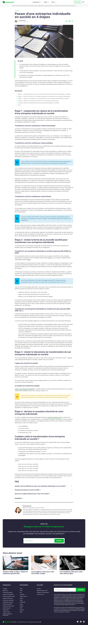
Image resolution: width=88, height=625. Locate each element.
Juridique (17, 10)
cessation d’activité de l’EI (55, 417)
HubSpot (22, 609)
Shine (21, 590)
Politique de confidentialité (43, 592)
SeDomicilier (22, 602)
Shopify (21, 606)
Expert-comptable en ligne (9, 596)
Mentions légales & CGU (42, 590)
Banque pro (5, 590)
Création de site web (7, 604)
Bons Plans (78, 2)
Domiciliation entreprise (8, 602)
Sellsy (21, 611)
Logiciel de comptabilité (8, 594)
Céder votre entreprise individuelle (24, 389)
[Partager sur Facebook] (72, 21)
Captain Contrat (23, 596)
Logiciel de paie (6, 611)
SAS (70, 146)
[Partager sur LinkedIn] (66, 21)
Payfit (21, 607)
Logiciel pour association (8, 600)
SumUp (21, 598)
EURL (28, 259)
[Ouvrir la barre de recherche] (83, 2)
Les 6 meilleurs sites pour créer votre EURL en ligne (42, 572)
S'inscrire (59, 540)
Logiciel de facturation (8, 598)
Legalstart (22, 594)
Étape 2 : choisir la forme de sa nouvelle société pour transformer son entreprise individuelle (44, 96)
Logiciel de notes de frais (8, 606)
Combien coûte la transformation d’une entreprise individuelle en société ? (39, 103)
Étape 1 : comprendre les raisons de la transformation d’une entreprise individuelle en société (44, 94)
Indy (21, 592)
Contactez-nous (40, 594)
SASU (49, 257)
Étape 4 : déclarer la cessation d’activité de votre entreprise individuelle (38, 100)
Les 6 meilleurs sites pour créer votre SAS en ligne (71, 572)
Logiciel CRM (6, 609)
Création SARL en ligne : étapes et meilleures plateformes (15, 572)
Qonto (21, 588)
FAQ (19, 105)
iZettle (21, 600)
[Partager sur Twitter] (69, 21)
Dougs (21, 604)
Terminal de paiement (7, 592)
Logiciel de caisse (7, 607)
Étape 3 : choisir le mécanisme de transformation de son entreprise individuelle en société (43, 98)
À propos (39, 588)
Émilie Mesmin (27, 506)
